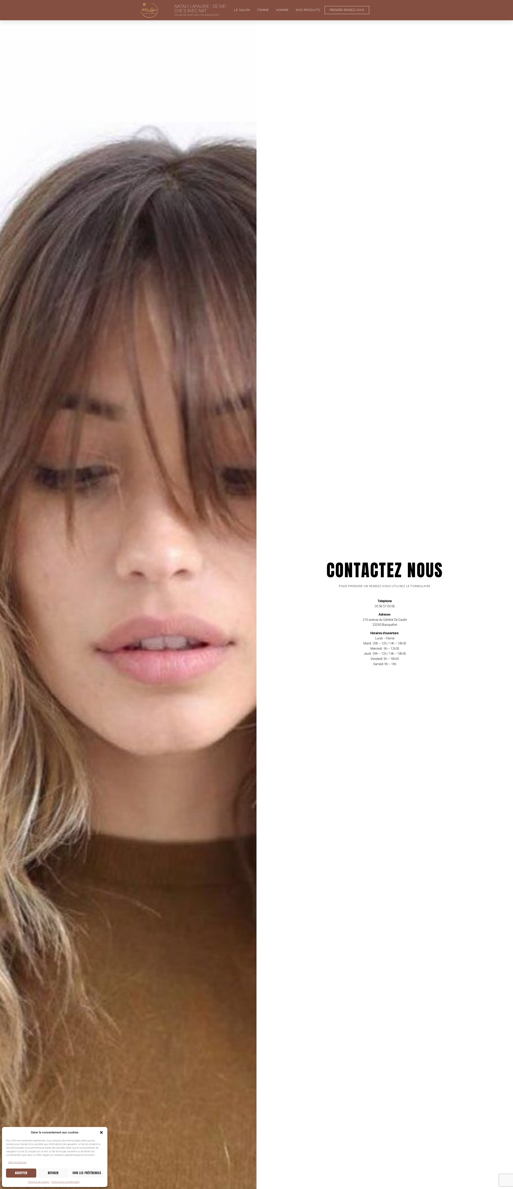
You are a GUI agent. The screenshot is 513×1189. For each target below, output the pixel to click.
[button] (101, 1132)
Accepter (21, 1173)
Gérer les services (17, 1162)
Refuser (53, 1173)
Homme (282, 10)
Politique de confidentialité (65, 1182)
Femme (263, 10)
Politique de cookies (38, 1182)
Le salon (242, 10)
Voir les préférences (87, 1173)
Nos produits (308, 10)
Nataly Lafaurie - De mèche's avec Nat (200, 8)
